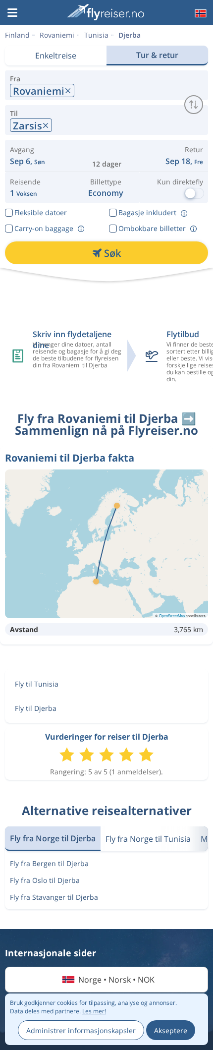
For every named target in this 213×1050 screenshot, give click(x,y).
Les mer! (94, 1011)
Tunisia (96, 35)
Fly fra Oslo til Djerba (45, 880)
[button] (12, 13)
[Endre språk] (199, 13)
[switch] (193, 104)
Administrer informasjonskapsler (81, 1030)
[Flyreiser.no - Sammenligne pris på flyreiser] (105, 12)
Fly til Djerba (35, 708)
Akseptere (170, 1030)
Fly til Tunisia (36, 684)
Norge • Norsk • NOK (116, 979)
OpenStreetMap (172, 615)
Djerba (129, 35)
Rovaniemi (57, 35)
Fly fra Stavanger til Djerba (54, 897)
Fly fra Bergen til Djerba (49, 863)
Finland (17, 35)
